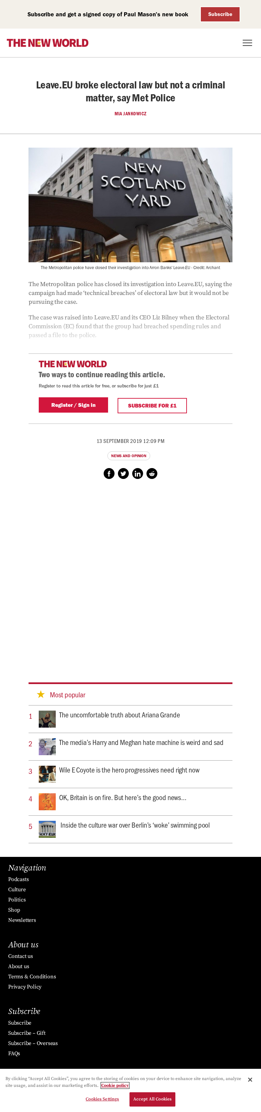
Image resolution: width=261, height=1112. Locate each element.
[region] (130, 1090)
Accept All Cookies (152, 1099)
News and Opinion (128, 455)
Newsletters (22, 920)
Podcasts (18, 879)
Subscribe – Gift (27, 1033)
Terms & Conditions (32, 976)
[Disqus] (130, 574)
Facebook (109, 473)
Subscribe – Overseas (33, 1043)
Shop (14, 910)
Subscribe (220, 14)
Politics (16, 899)
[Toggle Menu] (247, 43)
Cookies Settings (102, 1099)
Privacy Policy (24, 986)
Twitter (123, 473)
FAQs (14, 1053)
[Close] (250, 1079)
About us (18, 966)
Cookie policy (115, 1085)
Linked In (137, 473)
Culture (17, 889)
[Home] (47, 43)
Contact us (20, 956)
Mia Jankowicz (130, 114)
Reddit (151, 473)
